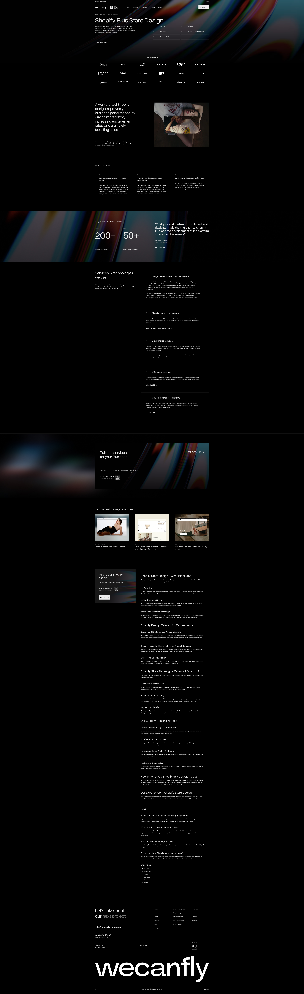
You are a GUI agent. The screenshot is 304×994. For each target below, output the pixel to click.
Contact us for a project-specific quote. (175, 785)
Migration (146, 880)
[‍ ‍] (195, 38)
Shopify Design (103, 14)
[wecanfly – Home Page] (100, 7)
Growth (146, 883)
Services (135, 7)
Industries (144, 7)
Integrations (147, 877)
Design (146, 874)
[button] (135, 7)
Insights (160, 7)
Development (147, 871)
